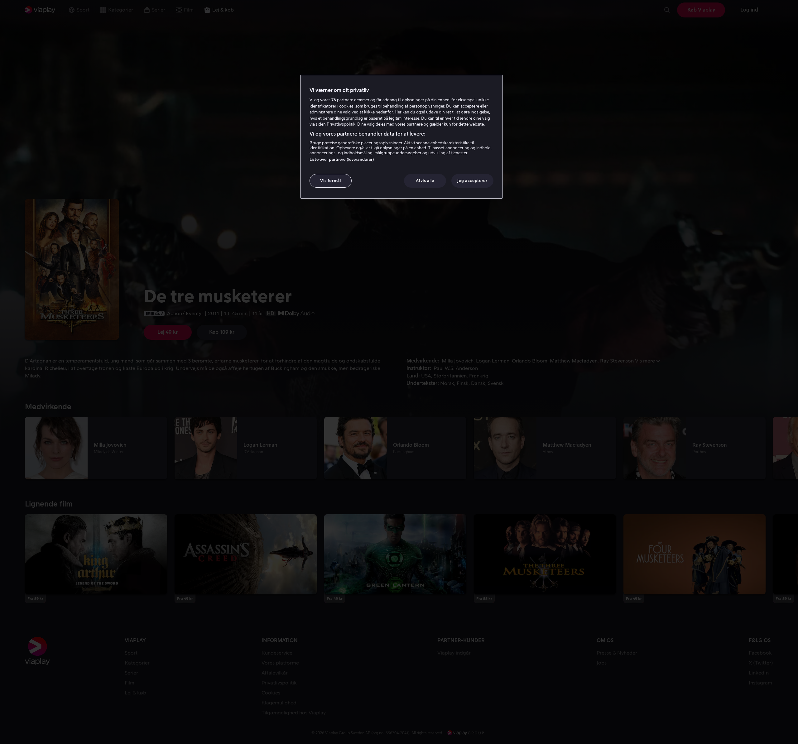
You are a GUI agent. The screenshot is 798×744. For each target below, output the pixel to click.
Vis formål (330, 181)
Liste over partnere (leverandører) (342, 159)
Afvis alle (425, 181)
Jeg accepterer (472, 181)
